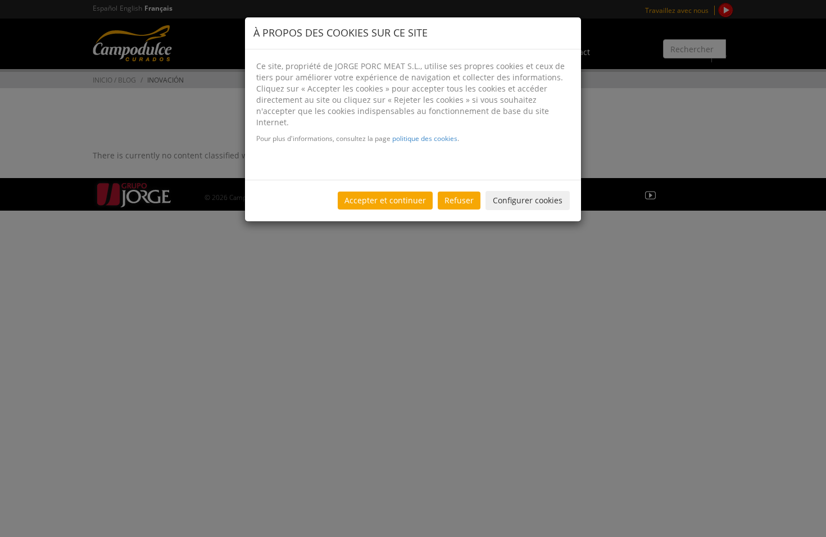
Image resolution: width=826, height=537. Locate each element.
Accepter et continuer (385, 200)
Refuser (459, 200)
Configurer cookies (527, 200)
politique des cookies (424, 138)
